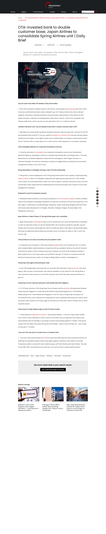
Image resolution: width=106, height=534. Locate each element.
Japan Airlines (40, 356)
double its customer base (62, 135)
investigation (39, 152)
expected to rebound (39, 314)
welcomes (66, 288)
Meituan (49, 356)
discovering (71, 109)
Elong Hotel (67, 356)
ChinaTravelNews (65, 45)
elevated (56, 245)
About (74, 12)
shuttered (75, 268)
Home (13, 12)
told (45, 338)
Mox (32, 356)
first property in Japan (66, 198)
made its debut (23, 178)
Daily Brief (25, 356)
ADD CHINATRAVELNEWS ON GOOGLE (53, 369)
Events (63, 12)
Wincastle (57, 356)
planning (37, 222)
